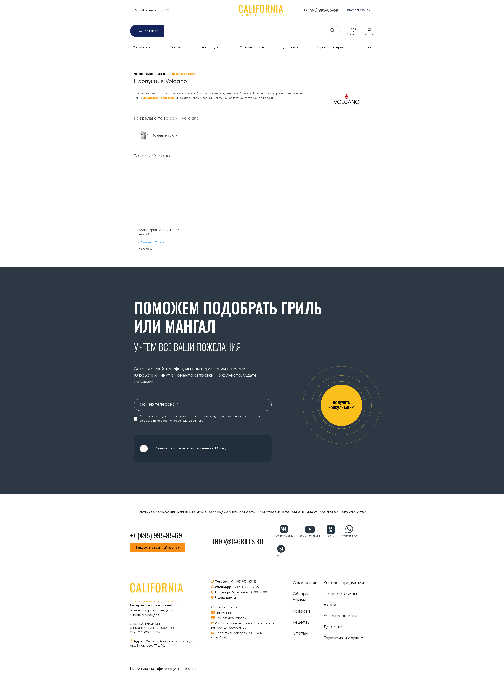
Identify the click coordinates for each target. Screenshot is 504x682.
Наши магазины (340, 594)
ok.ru (331, 535)
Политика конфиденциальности (163, 669)
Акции (330, 605)
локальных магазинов (158, 98)
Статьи (300, 633)
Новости (301, 611)
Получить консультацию (342, 405)
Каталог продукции (344, 583)
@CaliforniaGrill (310, 535)
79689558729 (350, 535)
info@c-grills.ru (238, 541)
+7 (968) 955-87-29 (246, 587)
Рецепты (301, 622)
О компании (305, 583)
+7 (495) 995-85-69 (243, 581)
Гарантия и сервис (343, 638)
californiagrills (284, 535)
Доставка (334, 627)
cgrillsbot (282, 555)
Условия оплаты (340, 616)
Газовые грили (165, 135)
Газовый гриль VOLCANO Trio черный (159, 232)
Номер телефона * (159, 404)
